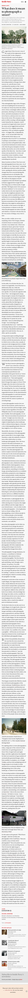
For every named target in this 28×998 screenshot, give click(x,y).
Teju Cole (20, 653)
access (22, 187)
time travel (16, 166)
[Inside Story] (8, 2)
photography (8, 922)
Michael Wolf (12, 855)
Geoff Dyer (16, 839)
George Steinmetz (17, 552)
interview (6, 792)
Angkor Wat (10, 132)
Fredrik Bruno (16, 685)
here (21, 979)
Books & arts (5, 5)
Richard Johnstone (6, 24)
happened (8, 61)
